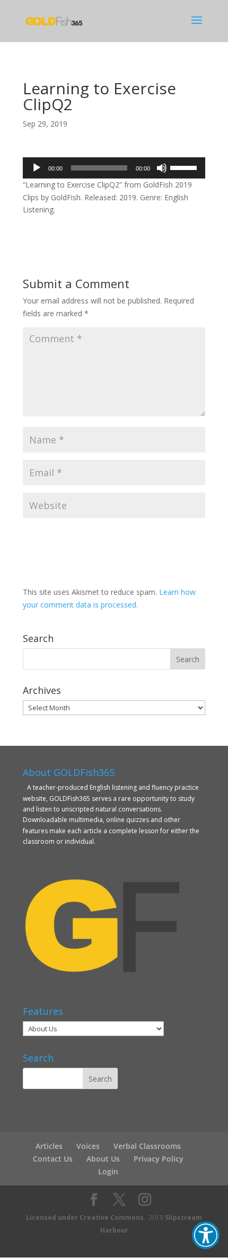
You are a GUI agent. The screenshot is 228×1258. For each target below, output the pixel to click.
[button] (205, 1235)
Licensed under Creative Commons (85, 1217)
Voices (88, 1146)
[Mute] (161, 168)
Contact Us (53, 1159)
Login (108, 1171)
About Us (103, 1159)
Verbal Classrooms (147, 1146)
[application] (114, 168)
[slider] (185, 166)
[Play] (36, 168)
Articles (49, 1146)
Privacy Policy (158, 1159)
